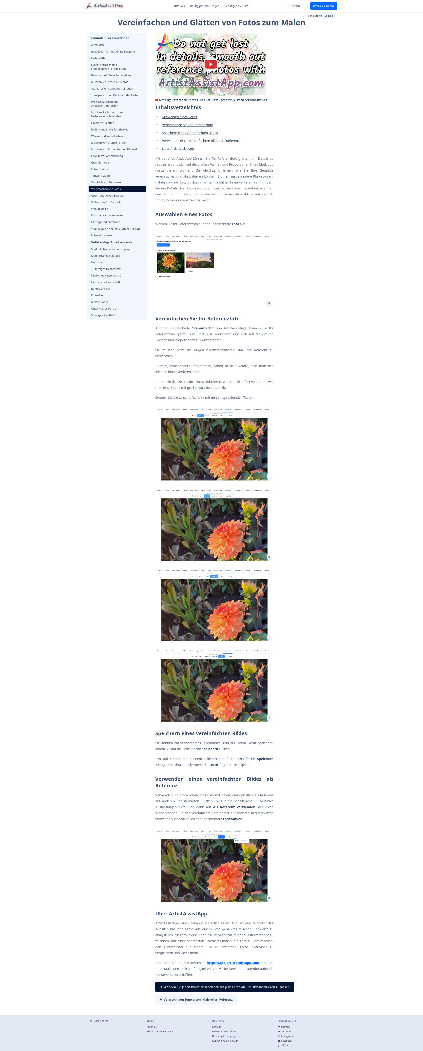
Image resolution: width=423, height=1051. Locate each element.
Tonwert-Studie (100, 176)
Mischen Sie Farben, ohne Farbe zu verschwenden (107, 114)
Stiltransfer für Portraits (106, 202)
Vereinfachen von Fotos (106, 189)
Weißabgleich (99, 209)
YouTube (286, 1031)
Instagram (287, 1036)
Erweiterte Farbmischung (107, 156)
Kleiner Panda (100, 302)
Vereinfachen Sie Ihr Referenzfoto (187, 125)
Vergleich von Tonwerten (106, 182)
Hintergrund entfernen (105, 222)
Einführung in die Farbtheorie (109, 129)
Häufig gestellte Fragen (204, 6)
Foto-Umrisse (99, 169)
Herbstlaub (98, 262)
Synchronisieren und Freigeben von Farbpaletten (108, 67)
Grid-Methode (100, 162)
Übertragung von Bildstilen (108, 195)
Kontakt (216, 1026)
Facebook (286, 1040)
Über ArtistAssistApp (178, 148)
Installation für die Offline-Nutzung (113, 51)
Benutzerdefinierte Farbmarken (111, 75)
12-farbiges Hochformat (106, 269)
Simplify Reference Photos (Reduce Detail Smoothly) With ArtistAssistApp (213, 100)
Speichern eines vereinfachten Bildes (190, 132)
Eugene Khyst (100, 1020)
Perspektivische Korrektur (107, 215)
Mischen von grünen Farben (108, 143)
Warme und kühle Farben (107, 136)
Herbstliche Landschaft (105, 282)
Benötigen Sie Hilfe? (237, 6)
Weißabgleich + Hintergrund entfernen (115, 228)
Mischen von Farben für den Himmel (114, 149)
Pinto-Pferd (98, 295)
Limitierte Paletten (102, 123)
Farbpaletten (99, 58)
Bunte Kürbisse (100, 289)
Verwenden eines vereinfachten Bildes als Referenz (200, 140)
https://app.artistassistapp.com (233, 962)
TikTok (284, 1045)
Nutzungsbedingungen (225, 1036)
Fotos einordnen (101, 235)
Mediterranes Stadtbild (105, 256)
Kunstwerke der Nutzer (225, 1040)
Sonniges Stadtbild (103, 315)
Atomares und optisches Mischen (112, 88)
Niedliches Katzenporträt (106, 275)
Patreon (285, 1026)
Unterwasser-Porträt (104, 308)
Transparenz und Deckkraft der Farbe (114, 95)
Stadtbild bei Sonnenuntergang (111, 249)
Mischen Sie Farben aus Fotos (109, 82)
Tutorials (179, 6)
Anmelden (97, 45)
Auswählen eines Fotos (179, 117)
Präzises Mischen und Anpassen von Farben (104, 104)
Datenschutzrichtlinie (224, 1031)
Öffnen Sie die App (323, 5)
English (329, 15)
